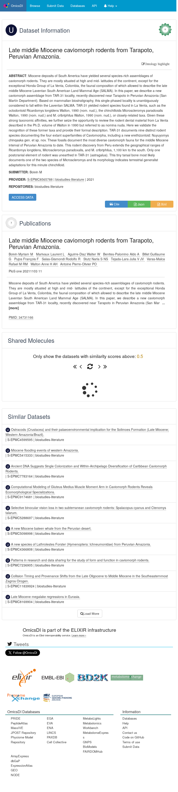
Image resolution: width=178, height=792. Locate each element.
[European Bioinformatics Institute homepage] (57, 676)
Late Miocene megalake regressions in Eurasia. (45, 596)
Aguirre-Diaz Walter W (84, 254)
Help (125, 723)
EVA (50, 723)
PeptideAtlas (19, 723)
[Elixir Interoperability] (22, 676)
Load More (91, 613)
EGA (50, 718)
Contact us (129, 732)
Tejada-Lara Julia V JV (128, 259)
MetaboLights (92, 718)
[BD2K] (91, 676)
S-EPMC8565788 (40, 179)
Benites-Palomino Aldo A (121, 254)
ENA (50, 728)
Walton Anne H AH (44, 264)
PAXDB (52, 737)
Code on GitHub (133, 737)
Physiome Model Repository (22, 739)
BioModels (90, 746)
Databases (78, 5)
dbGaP (15, 761)
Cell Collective (56, 742)
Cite (118, 204)
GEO (14, 770)
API (124, 728)
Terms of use (131, 742)
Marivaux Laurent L (51, 254)
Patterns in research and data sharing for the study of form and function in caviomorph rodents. (79, 560)
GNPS (87, 742)
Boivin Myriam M (21, 254)
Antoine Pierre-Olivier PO (79, 264)
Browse (35, 5)
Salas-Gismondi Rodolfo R (61, 259)
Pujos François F (27, 259)
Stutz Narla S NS (96, 259)
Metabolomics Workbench (92, 725)
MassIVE (17, 728)
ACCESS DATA (22, 197)
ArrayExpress (20, 756)
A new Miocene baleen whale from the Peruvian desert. (50, 528)
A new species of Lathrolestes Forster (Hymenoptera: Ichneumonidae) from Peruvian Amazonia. (80, 544)
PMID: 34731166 (21, 317)
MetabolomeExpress (96, 734)
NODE (15, 775)
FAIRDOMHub (92, 751)
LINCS (51, 732)
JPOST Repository (23, 732)
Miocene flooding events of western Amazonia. (44, 450)
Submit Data (130, 746)
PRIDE (15, 718)
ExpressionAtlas (22, 765)
